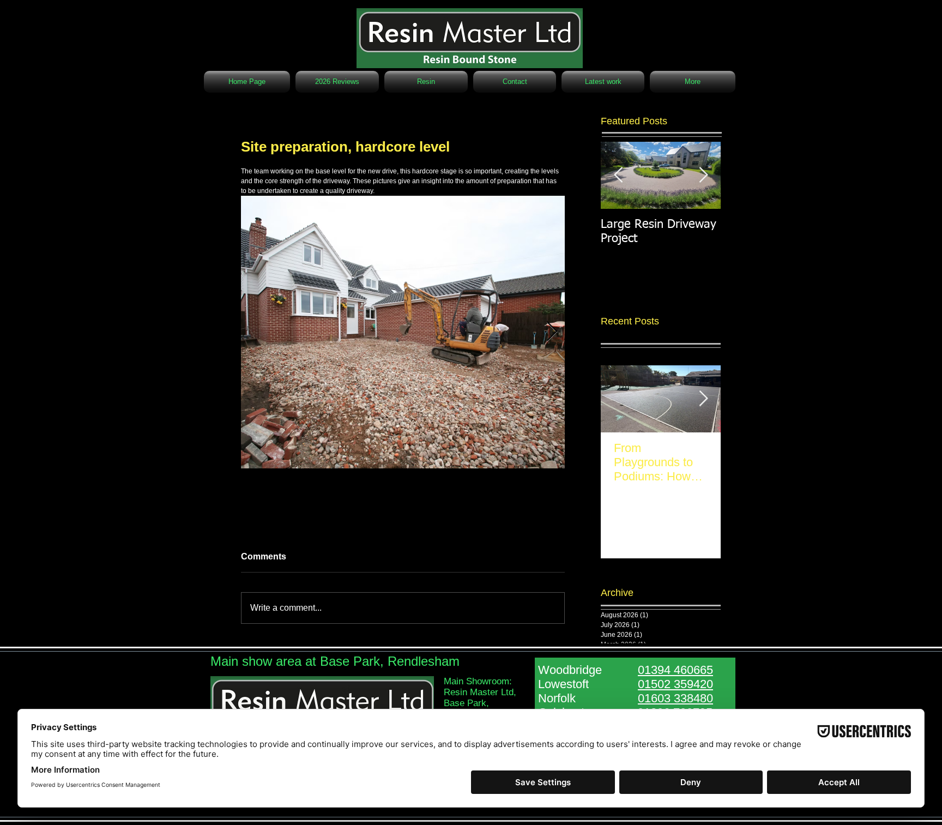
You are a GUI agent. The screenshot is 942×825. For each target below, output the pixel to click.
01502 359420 (675, 684)
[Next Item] (703, 398)
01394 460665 (675, 670)
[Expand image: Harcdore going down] (403, 332)
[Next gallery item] (552, 332)
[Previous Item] (618, 175)
